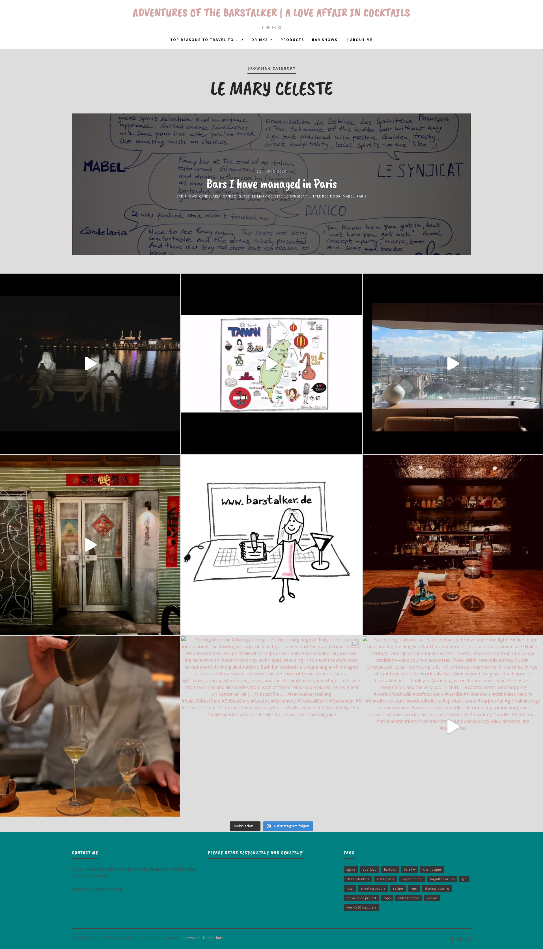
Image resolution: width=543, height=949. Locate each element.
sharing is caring (437, 888)
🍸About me (359, 39)
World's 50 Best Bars (361, 907)
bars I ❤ (409, 869)
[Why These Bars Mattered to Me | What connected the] (453, 545)
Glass (244, 196)
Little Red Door (325, 196)
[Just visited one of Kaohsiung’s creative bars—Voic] (90, 545)
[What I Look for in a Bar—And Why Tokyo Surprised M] (90, 726)
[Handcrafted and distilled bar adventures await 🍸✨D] (271, 545)
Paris (362, 196)
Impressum (189, 937)
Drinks (259, 39)
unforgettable (408, 898)
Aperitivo (369, 869)
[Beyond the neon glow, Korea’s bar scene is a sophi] (453, 364)
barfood (390, 869)
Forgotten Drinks (442, 879)
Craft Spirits (385, 879)
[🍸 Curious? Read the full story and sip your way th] (271, 364)
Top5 (387, 898)
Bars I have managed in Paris (271, 183)
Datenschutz (212, 937)
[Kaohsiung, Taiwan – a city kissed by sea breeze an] (453, 726)
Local (350, 888)
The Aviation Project (361, 898)
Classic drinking (357, 879)
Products (292, 39)
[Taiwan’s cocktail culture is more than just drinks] (90, 364)
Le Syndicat (296, 196)
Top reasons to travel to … (204, 39)
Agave (350, 869)
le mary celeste (267, 196)
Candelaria (210, 196)
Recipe (398, 888)
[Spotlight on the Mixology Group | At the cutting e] (271, 726)
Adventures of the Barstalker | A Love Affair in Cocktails (271, 12)
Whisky (432, 898)
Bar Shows (324, 39)
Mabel (348, 196)
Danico (229, 196)
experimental (412, 879)
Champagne (432, 869)
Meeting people (373, 888)
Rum (414, 888)
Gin (464, 879)
